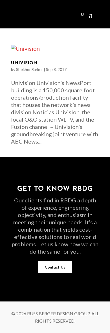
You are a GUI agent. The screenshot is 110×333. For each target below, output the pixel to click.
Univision (24, 63)
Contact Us (55, 267)
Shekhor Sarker (29, 69)
